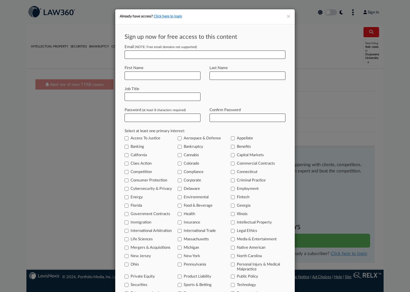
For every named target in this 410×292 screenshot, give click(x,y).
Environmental (196, 197)
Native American (251, 248)
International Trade (200, 231)
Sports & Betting (198, 285)
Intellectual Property (254, 222)
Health (189, 214)
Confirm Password (225, 110)
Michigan (191, 248)
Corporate (192, 180)
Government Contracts (150, 214)
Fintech (243, 197)
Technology (246, 285)
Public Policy (247, 276)
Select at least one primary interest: (155, 131)
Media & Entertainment (257, 239)
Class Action (141, 164)
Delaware (192, 189)
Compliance (193, 172)
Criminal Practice (251, 180)
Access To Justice (145, 138)
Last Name (219, 68)
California (139, 155)
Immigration (141, 222)
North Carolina (249, 256)
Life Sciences (142, 239)
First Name (134, 68)
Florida (136, 206)
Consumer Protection (149, 180)
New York (192, 256)
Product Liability (197, 276)
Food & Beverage (198, 206)
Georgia (243, 206)
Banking (137, 147)
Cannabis (191, 155)
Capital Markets (250, 155)
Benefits (244, 147)
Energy (137, 197)
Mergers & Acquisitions (150, 248)
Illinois (242, 214)
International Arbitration (151, 231)
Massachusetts (196, 239)
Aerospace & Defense (202, 138)
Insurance (192, 222)
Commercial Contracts (256, 164)
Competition (141, 172)
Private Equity (143, 276)
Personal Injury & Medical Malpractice (258, 267)
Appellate (245, 138)
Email (161, 47)
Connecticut (247, 172)
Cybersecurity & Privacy (151, 189)
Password (155, 110)
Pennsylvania (195, 264)
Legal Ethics (247, 231)
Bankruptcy (193, 147)
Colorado (191, 164)
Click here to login (168, 16)
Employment (248, 189)
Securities (139, 285)
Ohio (135, 264)
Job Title (132, 89)
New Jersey (141, 256)
